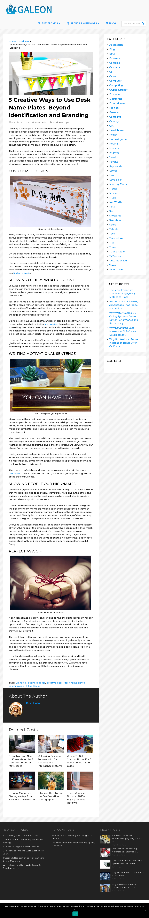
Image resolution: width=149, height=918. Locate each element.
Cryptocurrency (118, 89)
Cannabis (114, 67)
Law (111, 175)
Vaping (113, 265)
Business (58, 122)
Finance (113, 112)
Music (112, 197)
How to (113, 143)
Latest (113, 170)
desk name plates (74, 682)
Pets (112, 206)
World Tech (116, 269)
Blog (112, 23)
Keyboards (115, 166)
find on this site (21, 273)
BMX (112, 53)
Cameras (114, 62)
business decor (36, 682)
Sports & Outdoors (83, 23)
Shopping (115, 215)
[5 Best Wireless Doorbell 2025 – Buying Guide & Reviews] (80, 781)
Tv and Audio (117, 251)
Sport (112, 224)
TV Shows (115, 256)
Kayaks (113, 161)
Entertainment (118, 103)
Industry (114, 148)
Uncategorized (118, 260)
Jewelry (113, 157)
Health (113, 134)
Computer (115, 80)
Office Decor (33, 686)
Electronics (115, 98)
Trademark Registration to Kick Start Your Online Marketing (23, 859)
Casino (113, 76)
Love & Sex (115, 179)
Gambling (115, 116)
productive (15, 473)
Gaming (114, 121)
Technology (116, 238)
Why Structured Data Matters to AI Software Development (122, 331)
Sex (111, 211)
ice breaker (51, 324)
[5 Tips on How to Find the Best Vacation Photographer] (51, 781)
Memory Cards (118, 184)
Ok (75, 913)
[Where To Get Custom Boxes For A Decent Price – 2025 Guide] (80, 744)
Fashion (114, 107)
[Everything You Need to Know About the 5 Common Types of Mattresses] (22, 744)
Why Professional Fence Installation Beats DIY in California (123, 343)
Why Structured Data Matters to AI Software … (128, 874)
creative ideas (55, 682)
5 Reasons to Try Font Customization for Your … (23, 852)
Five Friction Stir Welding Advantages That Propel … (73, 837)
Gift (111, 125)
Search (143, 23)
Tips (66, 122)
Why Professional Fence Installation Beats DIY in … (125, 886)
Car (111, 71)
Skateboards (117, 220)
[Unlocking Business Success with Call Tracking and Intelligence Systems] (51, 744)
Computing (116, 85)
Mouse (113, 188)
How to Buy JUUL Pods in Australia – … (22, 835)
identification (16, 686)
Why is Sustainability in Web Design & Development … (22, 866)
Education (115, 94)
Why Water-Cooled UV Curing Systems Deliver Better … (127, 862)
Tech (112, 233)
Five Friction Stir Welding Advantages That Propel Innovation (123, 305)
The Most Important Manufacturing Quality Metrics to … (73, 844)
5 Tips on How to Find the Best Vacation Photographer (50, 796)
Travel (112, 247)
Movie (113, 193)
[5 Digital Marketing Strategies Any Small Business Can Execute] (22, 781)
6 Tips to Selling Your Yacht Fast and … (22, 846)
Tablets (113, 229)
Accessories (116, 45)
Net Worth (115, 202)
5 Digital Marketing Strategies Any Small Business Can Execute (22, 796)
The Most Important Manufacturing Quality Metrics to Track (122, 293)
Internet (114, 152)
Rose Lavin (40, 122)
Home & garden (118, 139)
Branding (21, 682)
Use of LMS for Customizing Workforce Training (23, 841)
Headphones (117, 130)
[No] (145, 910)
